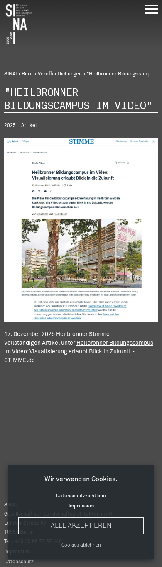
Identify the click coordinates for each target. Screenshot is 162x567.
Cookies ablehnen (81, 545)
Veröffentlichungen (60, 74)
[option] (81, 230)
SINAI (10, 74)
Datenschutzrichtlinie (81, 496)
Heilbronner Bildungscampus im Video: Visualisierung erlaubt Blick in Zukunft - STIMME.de (78, 351)
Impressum (81, 506)
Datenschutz (19, 562)
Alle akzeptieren (81, 525)
